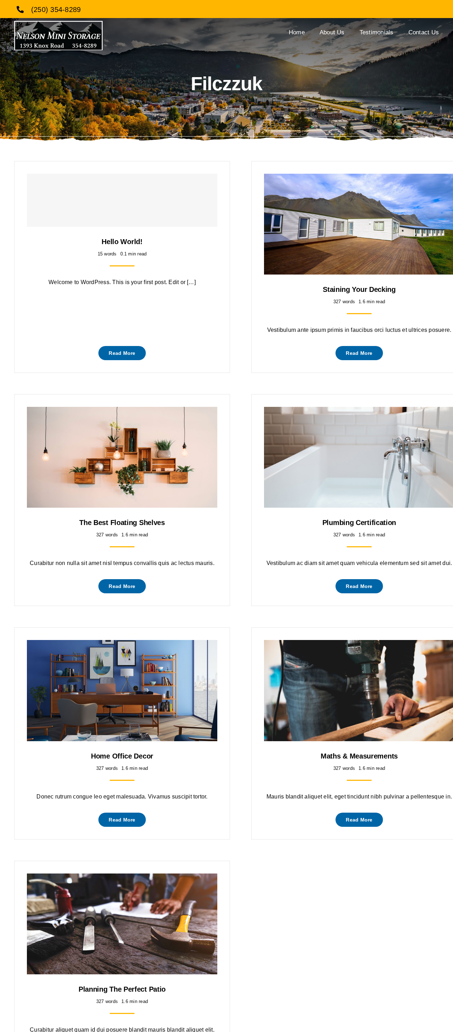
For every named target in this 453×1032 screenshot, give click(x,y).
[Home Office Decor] (122, 645)
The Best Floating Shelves (122, 522)
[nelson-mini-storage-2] (58, 24)
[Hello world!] (122, 200)
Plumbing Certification (359, 522)
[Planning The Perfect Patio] (122, 879)
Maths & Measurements (359, 756)
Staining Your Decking (359, 289)
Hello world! (122, 242)
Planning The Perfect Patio (122, 989)
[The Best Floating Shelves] (122, 412)
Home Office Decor (122, 756)
